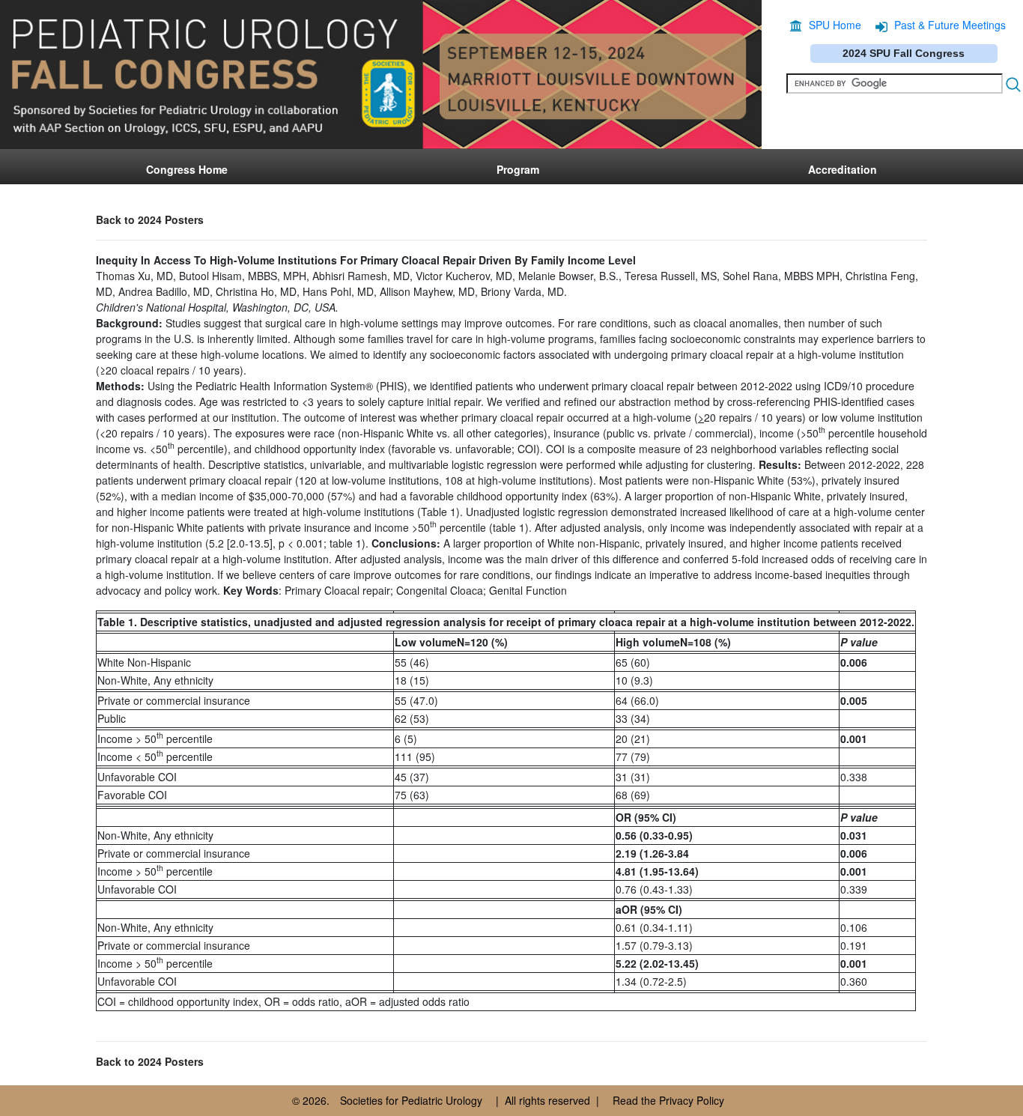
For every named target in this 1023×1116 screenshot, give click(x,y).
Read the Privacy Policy (668, 1100)
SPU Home (835, 24)
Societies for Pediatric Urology (411, 1100)
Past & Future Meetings (950, 24)
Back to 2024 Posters (150, 219)
